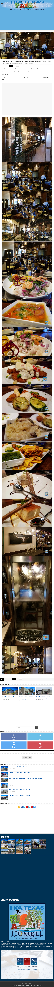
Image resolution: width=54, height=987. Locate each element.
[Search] (36, 727)
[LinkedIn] (29, 807)
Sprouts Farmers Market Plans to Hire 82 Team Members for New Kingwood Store (26, 698)
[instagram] (34, 807)
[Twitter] (24, 807)
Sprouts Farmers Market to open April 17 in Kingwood (43, 697)
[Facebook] (22, 807)
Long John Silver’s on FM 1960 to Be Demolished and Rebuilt (9, 697)
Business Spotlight (18, 63)
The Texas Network (39, 985)
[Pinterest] (27, 807)
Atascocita (32, 943)
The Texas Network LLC (25, 946)
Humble (21, 943)
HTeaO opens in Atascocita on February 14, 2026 (18, 783)
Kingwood (13, 63)
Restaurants (31, 63)
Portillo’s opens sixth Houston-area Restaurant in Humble (20, 772)
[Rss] (19, 807)
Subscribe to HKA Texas (27, 757)
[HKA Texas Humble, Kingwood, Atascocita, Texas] (27, 5)
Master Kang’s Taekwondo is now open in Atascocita (19, 795)
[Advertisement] (27, 20)
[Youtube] (32, 807)
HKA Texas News (25, 63)
